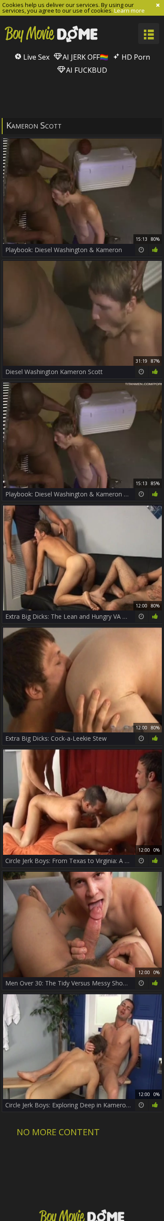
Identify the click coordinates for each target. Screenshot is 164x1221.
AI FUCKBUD (85, 70)
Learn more (129, 10)
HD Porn (135, 57)
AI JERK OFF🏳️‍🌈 (84, 57)
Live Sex (35, 57)
